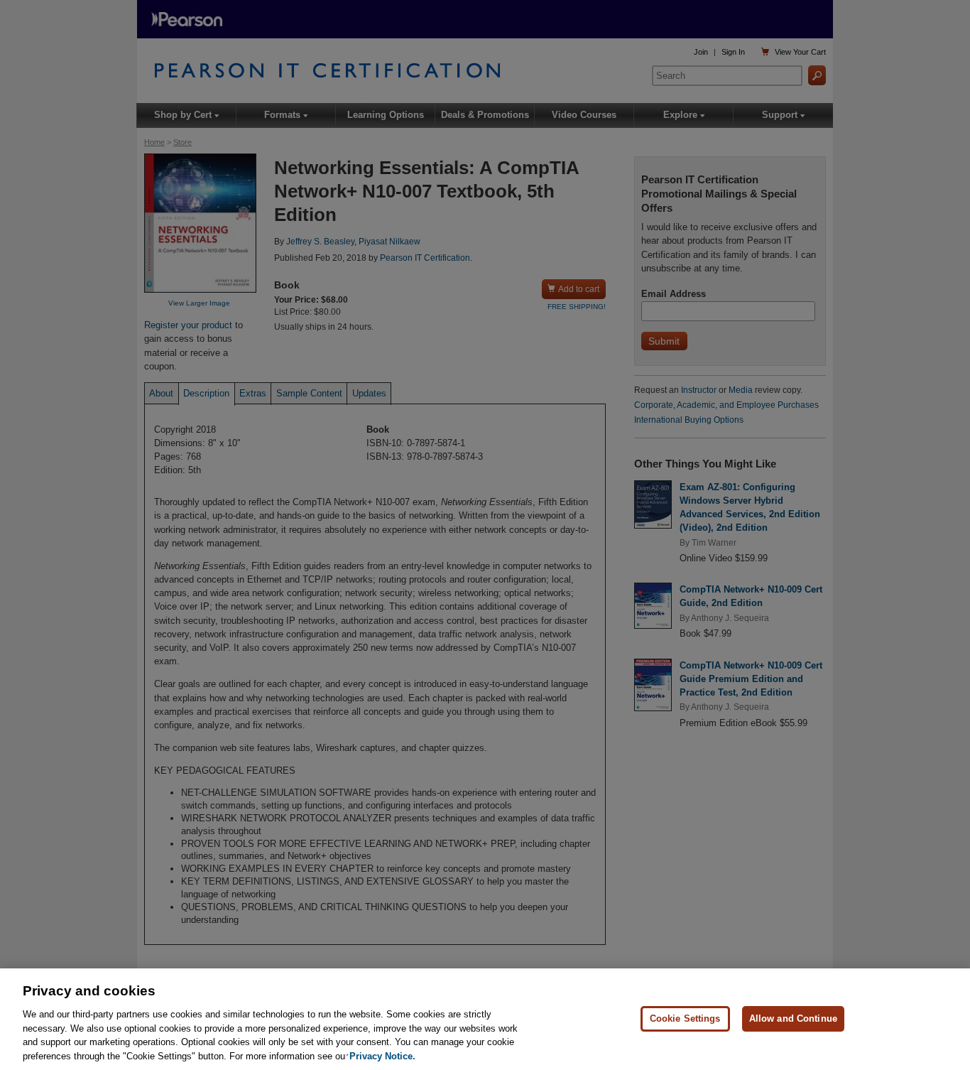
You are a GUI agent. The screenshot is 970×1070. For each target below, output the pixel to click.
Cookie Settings (685, 1018)
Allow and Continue (793, 1018)
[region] (485, 1019)
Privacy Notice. (382, 1055)
